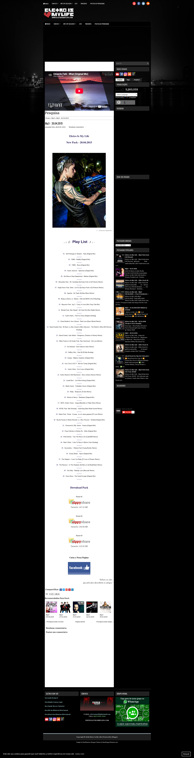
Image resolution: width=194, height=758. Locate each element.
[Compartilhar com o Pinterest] (58, 594)
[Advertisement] (97, 44)
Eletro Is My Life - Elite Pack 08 (136, 280)
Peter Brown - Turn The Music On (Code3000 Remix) (80, 437)
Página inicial (80, 622)
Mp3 (53, 118)
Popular (119, 80)
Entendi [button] (186, 754)
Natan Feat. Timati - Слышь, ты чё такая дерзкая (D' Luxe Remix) (81, 414)
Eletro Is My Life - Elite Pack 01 (136, 345)
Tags (128, 80)
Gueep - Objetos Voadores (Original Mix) (80, 358)
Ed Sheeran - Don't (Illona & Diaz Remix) (80, 347)
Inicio (46, 4)
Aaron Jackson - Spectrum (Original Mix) (80, 271)
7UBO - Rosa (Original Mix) (80, 265)
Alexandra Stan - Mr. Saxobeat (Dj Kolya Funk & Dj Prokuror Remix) (80, 282)
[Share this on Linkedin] (72, 590)
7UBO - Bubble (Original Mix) (80, 259)
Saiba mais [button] (79, 754)
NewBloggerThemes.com (110, 742)
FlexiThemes (86, 742)
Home (47, 118)
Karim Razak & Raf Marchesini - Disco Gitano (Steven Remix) (80, 375)
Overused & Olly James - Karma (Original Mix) (80, 425)
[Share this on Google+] (66, 590)
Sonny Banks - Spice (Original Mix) (80, 453)
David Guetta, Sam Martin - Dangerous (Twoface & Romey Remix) (80, 335)
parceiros (84, 4)
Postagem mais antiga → (105, 622)
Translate (132, 97)
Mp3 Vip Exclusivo (67, 3)
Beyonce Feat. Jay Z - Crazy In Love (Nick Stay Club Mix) (81, 304)
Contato (55, 3)
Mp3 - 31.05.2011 (131, 269)
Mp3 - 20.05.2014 (131, 333)
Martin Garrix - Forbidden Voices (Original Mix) (81, 386)
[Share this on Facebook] (61, 590)
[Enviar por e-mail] (50, 594)
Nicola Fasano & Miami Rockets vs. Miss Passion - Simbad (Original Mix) (81, 420)
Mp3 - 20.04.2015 (54, 123)
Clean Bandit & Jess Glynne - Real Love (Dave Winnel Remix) (80, 321)
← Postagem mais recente (54, 622)
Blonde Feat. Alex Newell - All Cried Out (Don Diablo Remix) (80, 310)
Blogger (115, 737)
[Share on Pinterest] (69, 590)
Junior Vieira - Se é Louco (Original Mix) (81, 369)
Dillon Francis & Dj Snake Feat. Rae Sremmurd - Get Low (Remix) (80, 341)
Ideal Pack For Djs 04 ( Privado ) (137, 356)
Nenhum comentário (76, 127)
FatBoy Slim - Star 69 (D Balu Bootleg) (80, 352)
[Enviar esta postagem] (46, 594)
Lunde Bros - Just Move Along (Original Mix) (80, 380)
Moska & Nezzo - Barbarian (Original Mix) (80, 397)
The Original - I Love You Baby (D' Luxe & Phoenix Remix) (81, 459)
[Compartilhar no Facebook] (56, 594)
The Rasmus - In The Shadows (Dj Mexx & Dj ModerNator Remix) (80, 465)
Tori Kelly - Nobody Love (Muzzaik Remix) (80, 470)
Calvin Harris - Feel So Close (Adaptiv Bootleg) (80, 316)
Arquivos (137, 80)
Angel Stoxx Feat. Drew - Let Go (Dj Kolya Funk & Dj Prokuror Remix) (80, 287)
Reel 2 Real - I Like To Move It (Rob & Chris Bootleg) (80, 442)
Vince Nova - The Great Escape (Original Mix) (81, 476)
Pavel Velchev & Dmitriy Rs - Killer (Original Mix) (81, 431)
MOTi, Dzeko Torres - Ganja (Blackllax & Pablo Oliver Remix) (81, 403)
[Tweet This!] (64, 590)
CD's (76, 4)
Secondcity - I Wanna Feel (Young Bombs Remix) (80, 448)
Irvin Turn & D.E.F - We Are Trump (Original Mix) (80, 363)
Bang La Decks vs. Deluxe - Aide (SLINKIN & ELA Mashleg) (80, 299)
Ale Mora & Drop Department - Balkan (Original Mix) (80, 276)
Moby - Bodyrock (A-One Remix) (80, 392)
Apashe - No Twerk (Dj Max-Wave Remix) (80, 293)
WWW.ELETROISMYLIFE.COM (97, 720)
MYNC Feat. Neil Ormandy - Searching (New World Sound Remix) (80, 408)
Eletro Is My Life (96, 737)
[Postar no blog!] (52, 594)
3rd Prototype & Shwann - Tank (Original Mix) (80, 254)
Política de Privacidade (97, 4)
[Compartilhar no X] (54, 594)
